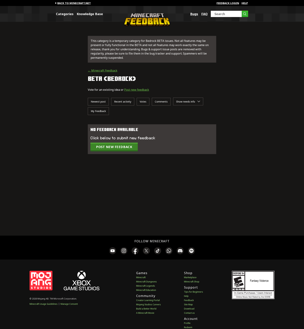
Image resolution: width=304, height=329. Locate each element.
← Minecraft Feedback (102, 70)
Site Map (188, 304)
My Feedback (98, 111)
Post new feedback (136, 90)
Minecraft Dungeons (146, 281)
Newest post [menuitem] (98, 101)
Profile (187, 323)
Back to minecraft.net (74, 3)
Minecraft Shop (191, 281)
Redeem (188, 327)
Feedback (189, 300)
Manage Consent (69, 304)
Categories (65, 14)
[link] (112, 251)
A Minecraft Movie (145, 312)
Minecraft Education (146, 290)
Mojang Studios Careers (148, 304)
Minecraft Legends (145, 285)
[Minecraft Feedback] (146, 25)
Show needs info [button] (186, 101)
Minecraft (141, 277)
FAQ (204, 14)
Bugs (194, 14)
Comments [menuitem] (161, 101)
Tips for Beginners (193, 291)
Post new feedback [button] (114, 147)
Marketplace (190, 277)
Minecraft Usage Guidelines (44, 304)
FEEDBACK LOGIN (228, 3)
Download (189, 308)
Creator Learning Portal (148, 300)
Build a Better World (146, 308)
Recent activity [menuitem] (122, 101)
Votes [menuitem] (143, 101)
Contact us (189, 312)
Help (245, 3)
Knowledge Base (90, 14)
